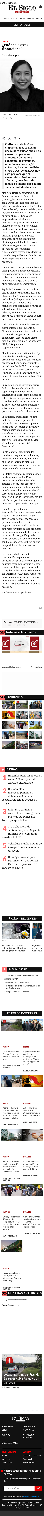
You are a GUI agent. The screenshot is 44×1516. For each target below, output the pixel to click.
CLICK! (5, 1430)
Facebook (4, 138)
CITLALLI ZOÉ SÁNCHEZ (10, 115)
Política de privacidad (32, 1455)
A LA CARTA (28, 1430)
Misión (4, 1455)
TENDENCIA (14, 697)
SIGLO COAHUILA (10, 1443)
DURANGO (5, 18)
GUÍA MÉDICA (29, 1426)
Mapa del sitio (28, 1462)
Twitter (9, 138)
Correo (15, 138)
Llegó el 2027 (12, 979)
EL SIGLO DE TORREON (28, 1436)
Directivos (6, 1459)
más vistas (15, 1305)
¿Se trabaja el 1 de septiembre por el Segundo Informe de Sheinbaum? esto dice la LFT (21, 832)
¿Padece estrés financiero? (16, 1299)
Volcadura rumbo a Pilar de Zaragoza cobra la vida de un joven (25, 847)
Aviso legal (27, 1459)
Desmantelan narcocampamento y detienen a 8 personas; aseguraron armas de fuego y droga (19, 796)
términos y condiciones (31, 1497)
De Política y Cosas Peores (17, 982)
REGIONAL (22, 18)
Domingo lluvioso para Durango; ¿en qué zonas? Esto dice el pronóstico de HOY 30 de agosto (20, 862)
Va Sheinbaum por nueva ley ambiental (23, 975)
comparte (20, 138)
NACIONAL (31, 18)
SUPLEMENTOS (8, 1426)
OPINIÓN (5, 41)
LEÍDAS (12, 769)
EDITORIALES (30, 622)
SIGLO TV (6, 1435)
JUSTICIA (14, 18)
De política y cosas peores (17, 991)
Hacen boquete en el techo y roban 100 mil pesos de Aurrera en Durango (25, 779)
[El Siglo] (20, 1424)
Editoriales (22, 24)
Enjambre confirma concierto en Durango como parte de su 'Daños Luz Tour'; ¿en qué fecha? (21, 815)
